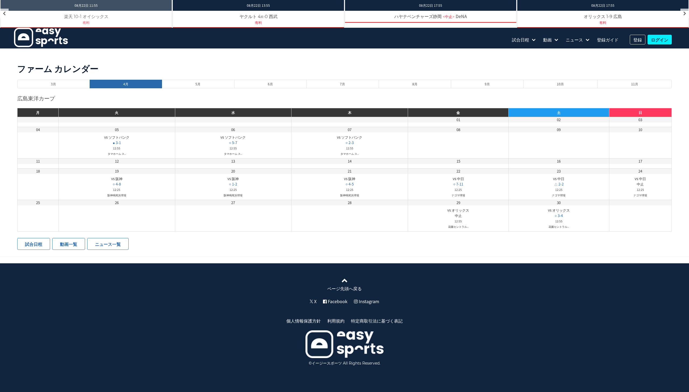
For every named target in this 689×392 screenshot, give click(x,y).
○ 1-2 (233, 184)
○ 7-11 (458, 184)
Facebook (337, 301)
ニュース (574, 39)
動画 (547, 39)
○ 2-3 (350, 142)
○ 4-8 (117, 184)
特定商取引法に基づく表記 (377, 320)
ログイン (659, 39)
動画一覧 (68, 244)
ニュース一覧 (108, 244)
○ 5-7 (233, 142)
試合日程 (520, 39)
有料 (86, 22)
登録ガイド (607, 39)
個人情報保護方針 (303, 320)
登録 (637, 39)
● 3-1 (117, 142)
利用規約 (335, 320)
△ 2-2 (559, 184)
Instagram (368, 301)
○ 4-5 (350, 184)
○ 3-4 (559, 215)
